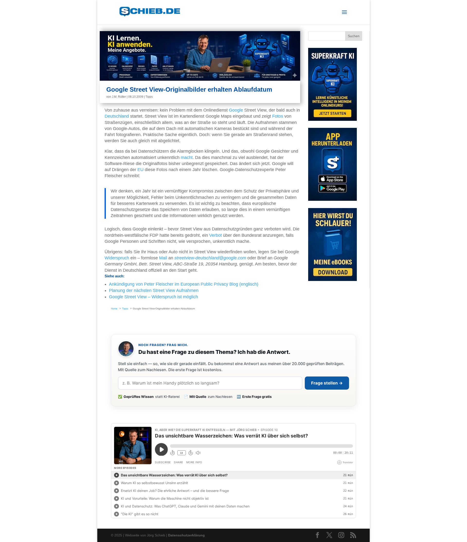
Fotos (277, 116)
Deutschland (117, 116)
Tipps (149, 96)
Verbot (215, 235)
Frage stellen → (327, 383)
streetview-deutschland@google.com (210, 257)
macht (187, 157)
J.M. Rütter (119, 96)
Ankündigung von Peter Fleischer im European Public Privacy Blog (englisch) (183, 284)
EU (140, 169)
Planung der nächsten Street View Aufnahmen (153, 290)
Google (236, 110)
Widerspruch (117, 257)
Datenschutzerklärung (186, 535)
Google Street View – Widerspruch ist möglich (153, 296)
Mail (163, 257)
